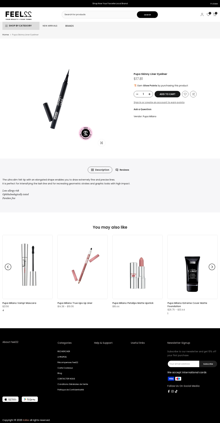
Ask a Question (142, 109)
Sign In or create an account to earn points (159, 102)
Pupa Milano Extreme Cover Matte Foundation (187, 304)
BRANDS (69, 25)
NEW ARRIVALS (50, 25)
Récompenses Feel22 (67, 362)
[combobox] (99, 14)
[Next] (212, 267)
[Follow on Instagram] (172, 391)
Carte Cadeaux (65, 367)
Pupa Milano (149, 116)
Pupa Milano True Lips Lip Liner (74, 303)
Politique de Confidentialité (70, 389)
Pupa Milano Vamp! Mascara (19, 303)
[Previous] (8, 267)
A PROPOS (62, 357)
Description (102, 169)
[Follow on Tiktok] (176, 391)
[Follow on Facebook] (168, 391)
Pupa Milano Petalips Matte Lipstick (132, 303)
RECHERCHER (63, 351)
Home (5, 34)
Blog (59, 373)
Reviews (124, 169)
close (7, 4)
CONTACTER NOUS (66, 378)
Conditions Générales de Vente (72, 384)
